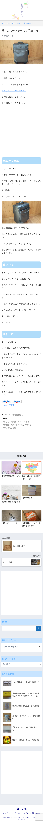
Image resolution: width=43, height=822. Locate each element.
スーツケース (17, 425)
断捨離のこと (18, 415)
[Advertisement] (21, 129)
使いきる (7, 428)
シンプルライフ (25, 422)
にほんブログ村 (8, 404)
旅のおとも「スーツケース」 (14, 91)
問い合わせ (36, 813)
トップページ (8, 813)
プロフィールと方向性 (22, 813)
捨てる (28, 425)
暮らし (6, 422)
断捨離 (6, 425)
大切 (14, 422)
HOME (23, 808)
